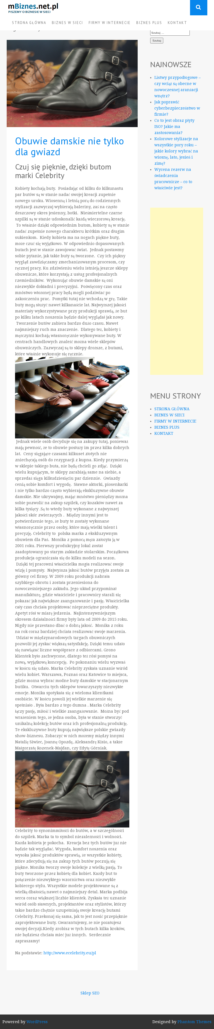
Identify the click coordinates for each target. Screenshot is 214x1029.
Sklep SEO (90, 993)
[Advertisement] (176, 291)
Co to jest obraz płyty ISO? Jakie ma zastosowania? (174, 126)
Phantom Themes (194, 1022)
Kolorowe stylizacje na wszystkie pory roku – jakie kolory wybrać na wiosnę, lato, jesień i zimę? (176, 151)
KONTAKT (177, 22)
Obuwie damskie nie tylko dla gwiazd (69, 146)
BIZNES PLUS (149, 22)
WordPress (37, 1022)
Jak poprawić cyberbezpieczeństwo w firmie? (177, 108)
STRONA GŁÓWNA (29, 22)
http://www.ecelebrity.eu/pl (69, 953)
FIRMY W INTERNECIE (110, 22)
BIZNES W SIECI (67, 22)
